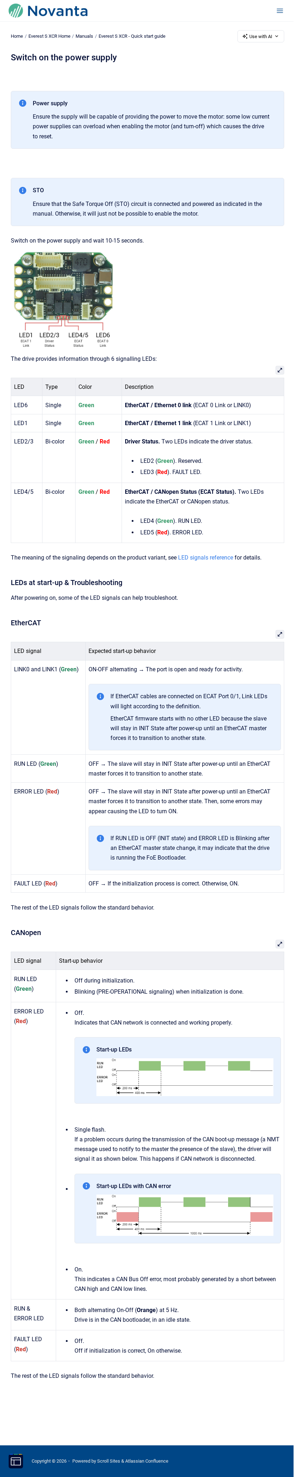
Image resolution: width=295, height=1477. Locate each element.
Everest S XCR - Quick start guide (132, 36)
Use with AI (260, 36)
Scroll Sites (108, 1461)
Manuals (84, 36)
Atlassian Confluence (146, 1461)
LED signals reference (205, 557)
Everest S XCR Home (49, 36)
